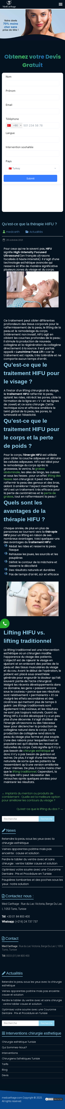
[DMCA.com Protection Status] (54, 1100)
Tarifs (5, 1064)
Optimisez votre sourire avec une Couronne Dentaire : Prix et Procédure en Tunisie (31, 872)
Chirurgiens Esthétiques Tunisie (21, 1058)
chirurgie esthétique (36, 751)
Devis (5, 1075)
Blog (4, 1069)
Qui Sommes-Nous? (14, 1047)
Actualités (36, 232)
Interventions (10, 1053)
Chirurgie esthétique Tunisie (19, 1042)
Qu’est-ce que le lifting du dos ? (40, 809)
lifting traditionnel (24, 772)
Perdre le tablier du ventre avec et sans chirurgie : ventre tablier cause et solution (29, 861)
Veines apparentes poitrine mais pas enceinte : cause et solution (27, 851)
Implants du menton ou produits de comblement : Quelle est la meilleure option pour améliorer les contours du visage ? (31, 796)
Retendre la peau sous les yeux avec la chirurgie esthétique (28, 841)
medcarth (13, 232)
